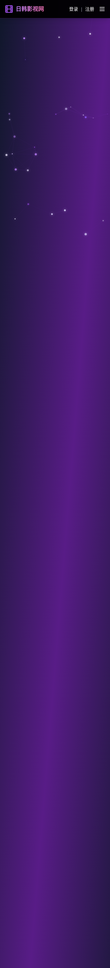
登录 (73, 9)
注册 (89, 9)
